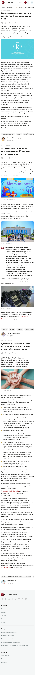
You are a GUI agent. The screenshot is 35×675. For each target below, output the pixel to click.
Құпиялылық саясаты (7, 635)
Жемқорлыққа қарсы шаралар (10, 642)
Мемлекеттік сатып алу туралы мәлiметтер (14, 645)
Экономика (4, 619)
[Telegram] (9, 23)
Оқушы (4, 329)
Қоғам (18, 134)
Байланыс (4, 659)
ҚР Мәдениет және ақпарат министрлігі (16, 576)
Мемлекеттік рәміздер (8, 639)
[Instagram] (2, 23)
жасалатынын (6, 567)
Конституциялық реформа (27, 7)
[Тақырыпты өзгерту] (26, 2)
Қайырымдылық (8, 134)
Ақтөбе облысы (29, 134)
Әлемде (3, 622)
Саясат (3, 612)
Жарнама (4, 662)
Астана (12, 329)
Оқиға (3, 609)
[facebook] (12, 599)
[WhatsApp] (6, 23)
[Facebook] (12, 23)
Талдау (3, 615)
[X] (16, 23)
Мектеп (20, 329)
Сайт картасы (5, 655)
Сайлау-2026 (10, 7)
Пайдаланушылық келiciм (8, 632)
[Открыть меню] (32, 2)
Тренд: (3, 7)
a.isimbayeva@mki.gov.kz (11, 491)
